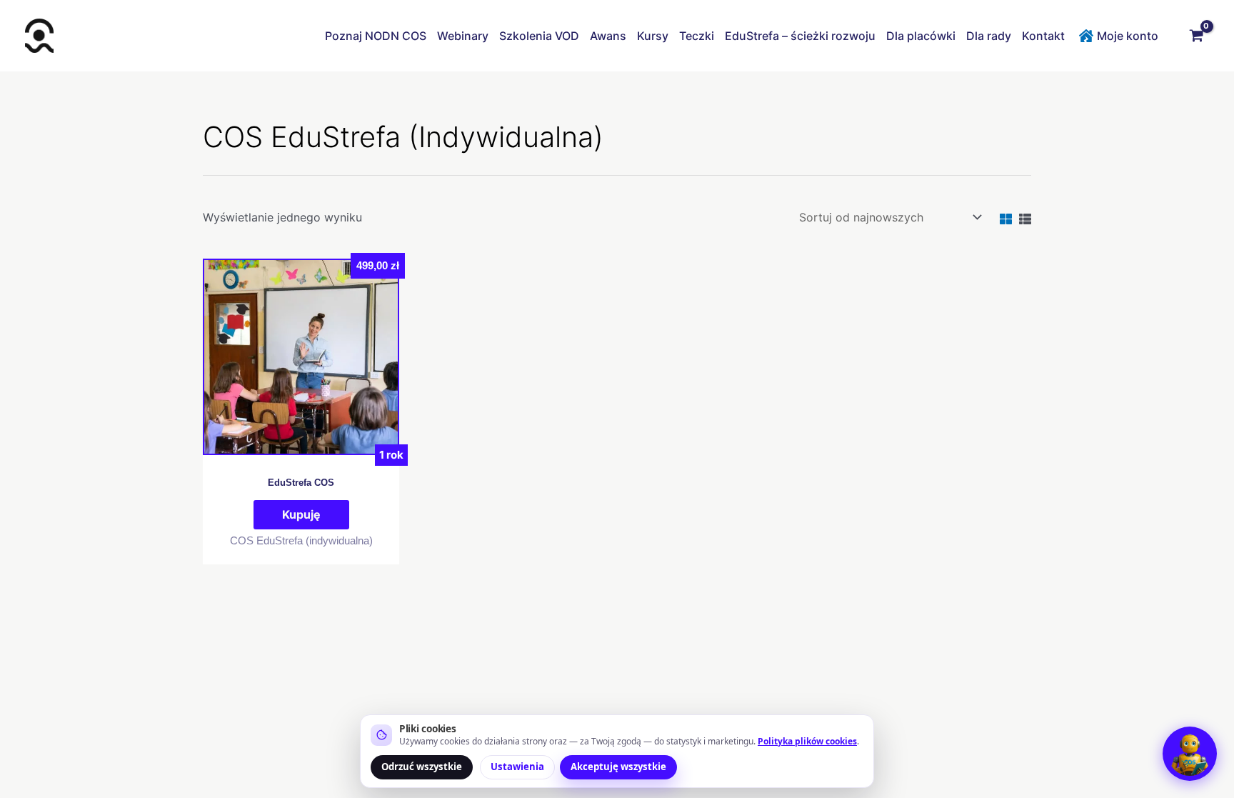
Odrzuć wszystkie (421, 766)
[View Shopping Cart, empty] (1196, 36)
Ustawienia (517, 766)
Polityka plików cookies (807, 741)
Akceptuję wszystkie (618, 766)
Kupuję (301, 514)
